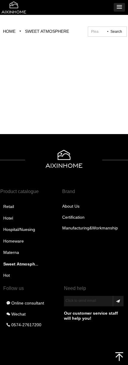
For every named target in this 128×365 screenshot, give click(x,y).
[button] (119, 7)
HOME (9, 31)
